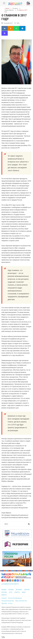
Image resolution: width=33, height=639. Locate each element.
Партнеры (4, 603)
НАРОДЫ (3, 589)
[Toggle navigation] (4, 3)
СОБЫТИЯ (26, 589)
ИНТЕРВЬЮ (19, 589)
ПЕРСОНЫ (4, 592)
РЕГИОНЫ (11, 589)
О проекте (4, 598)
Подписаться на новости (10, 584)
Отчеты (10, 603)
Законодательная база (7, 600)
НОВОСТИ (4, 595)
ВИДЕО (24, 592)
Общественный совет (21, 600)
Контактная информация (15, 598)
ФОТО (10, 592)
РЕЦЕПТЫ (17, 592)
